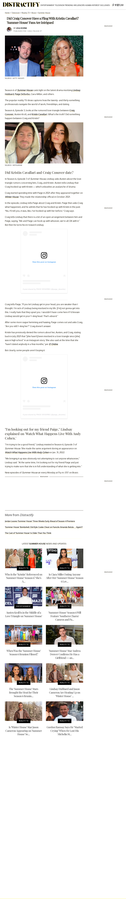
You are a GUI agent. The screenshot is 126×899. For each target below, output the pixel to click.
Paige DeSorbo (22, 94)
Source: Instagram (13, 165)
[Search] (113, 4)
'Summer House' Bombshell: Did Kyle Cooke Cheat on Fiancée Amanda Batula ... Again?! (44, 527)
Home (7, 13)
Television (59, 5)
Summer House (44, 13)
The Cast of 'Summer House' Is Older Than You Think (28, 533)
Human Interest (92, 5)
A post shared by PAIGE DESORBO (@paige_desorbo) (44, 289)
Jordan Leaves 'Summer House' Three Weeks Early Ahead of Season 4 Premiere (40, 521)
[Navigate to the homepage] (21, 4)
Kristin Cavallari (39, 114)
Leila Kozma (21, 28)
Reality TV (26, 13)
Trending (69, 5)
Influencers (79, 5)
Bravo (34, 13)
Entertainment (47, 5)
